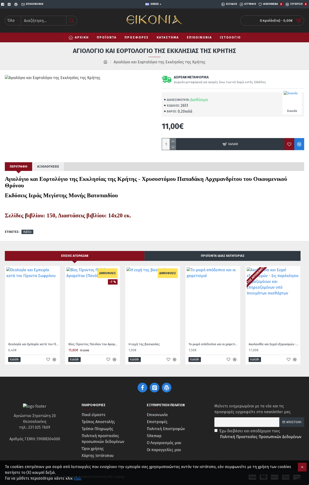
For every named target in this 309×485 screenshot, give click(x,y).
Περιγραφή (18, 166)
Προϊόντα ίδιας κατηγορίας (223, 255)
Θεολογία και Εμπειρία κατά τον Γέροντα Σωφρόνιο (33, 344)
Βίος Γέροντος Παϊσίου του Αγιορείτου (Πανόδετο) (93, 344)
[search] (71, 20)
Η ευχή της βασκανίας (144, 344)
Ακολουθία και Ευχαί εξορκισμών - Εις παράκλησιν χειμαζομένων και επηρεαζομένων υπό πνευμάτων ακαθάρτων (274, 344)
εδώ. (78, 478)
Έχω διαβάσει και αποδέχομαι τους (260, 434)
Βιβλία (27, 232)
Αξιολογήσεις (48, 166)
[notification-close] (302, 467)
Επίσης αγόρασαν (74, 255)
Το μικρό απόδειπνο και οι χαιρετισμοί (214, 344)
